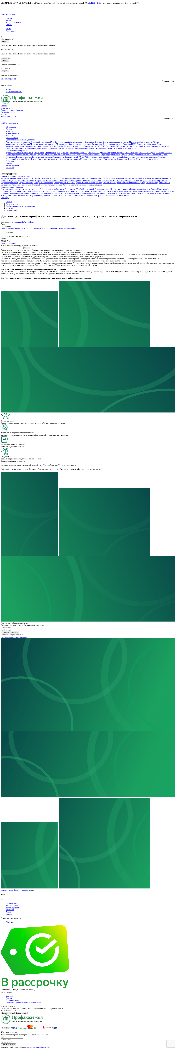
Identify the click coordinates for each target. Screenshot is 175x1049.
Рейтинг (25, 222)
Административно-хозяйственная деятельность (25, 153)
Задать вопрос (21, 1013)
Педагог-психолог (56, 146)
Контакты (10, 168)
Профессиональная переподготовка (20, 140)
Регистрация (11, 31)
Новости (9, 135)
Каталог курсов (12, 138)
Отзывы (9, 25)
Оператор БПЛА (129, 144)
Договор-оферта (12, 1000)
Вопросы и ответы (13, 23)
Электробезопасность (144, 159)
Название (18, 222)
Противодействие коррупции (110, 157)
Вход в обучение (12, 165)
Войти (8, 29)
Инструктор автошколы (112, 142)
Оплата (9, 18)
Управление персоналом (57, 148)
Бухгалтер (35, 142)
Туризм (15, 148)
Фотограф (102, 148)
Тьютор (21, 148)
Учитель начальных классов (86, 148)
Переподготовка (7, 108)
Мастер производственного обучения (21, 155)
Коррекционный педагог (145, 153)
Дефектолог (90, 142)
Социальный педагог (141, 146)
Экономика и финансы (122, 148)
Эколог (109, 148)
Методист (52, 144)
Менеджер (43, 144)
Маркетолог (134, 142)
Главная (9, 129)
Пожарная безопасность (73, 146)
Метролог (60, 144)
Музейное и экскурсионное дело (78, 144)
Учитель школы (109, 159)
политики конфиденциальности (14, 637)
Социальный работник (159, 146)
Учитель (71, 148)
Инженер (99, 142)
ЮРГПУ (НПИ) (95, 3)
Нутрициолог (97, 144)
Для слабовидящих (8, 14)
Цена (31, 222)
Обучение (10, 922)
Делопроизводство (77, 142)
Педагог (124, 155)
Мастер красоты (145, 142)
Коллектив (10, 131)
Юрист (135, 148)
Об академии (11, 127)
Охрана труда (142, 144)
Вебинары (10, 161)
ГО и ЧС (53, 142)
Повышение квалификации (12, 110)
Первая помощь (37, 157)
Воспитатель (44, 142)
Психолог (121, 146)
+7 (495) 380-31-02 (8, 79)
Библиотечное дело (22, 142)
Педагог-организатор (39, 146)
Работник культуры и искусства (135, 157)
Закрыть (5, 41)
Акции (8, 20)
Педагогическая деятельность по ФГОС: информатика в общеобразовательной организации (38, 228)
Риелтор (129, 146)
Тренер (8, 148)
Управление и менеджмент (36, 148)
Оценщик (152, 144)
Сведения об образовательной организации (23, 1002)
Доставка (9, 996)
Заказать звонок (8, 1013)
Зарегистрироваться (14, 92)
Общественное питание (112, 144)
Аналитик (10, 142)
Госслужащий (63, 142)
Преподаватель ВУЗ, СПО (94, 146)
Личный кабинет (8, 112)
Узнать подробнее (8, 243)
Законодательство (13, 133)
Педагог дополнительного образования (144, 155)
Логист (126, 142)
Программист (111, 146)
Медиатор (34, 144)
